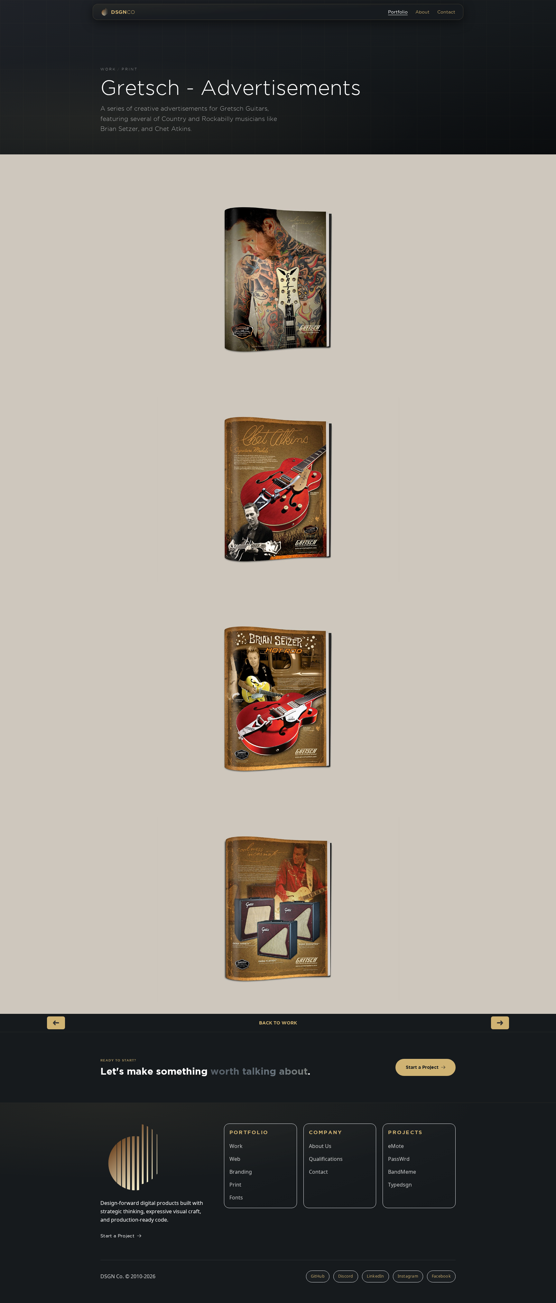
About (422, 12)
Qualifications (326, 1158)
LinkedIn (375, 1276)
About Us (320, 1146)
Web (234, 1158)
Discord (345, 1276)
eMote (396, 1146)
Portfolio (398, 12)
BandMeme (402, 1171)
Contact (446, 12)
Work (108, 69)
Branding (240, 1171)
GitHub (318, 1276)
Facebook (441, 1276)
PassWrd (399, 1158)
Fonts (236, 1197)
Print (129, 69)
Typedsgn (400, 1184)
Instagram (408, 1276)
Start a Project (422, 1067)
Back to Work (278, 1022)
